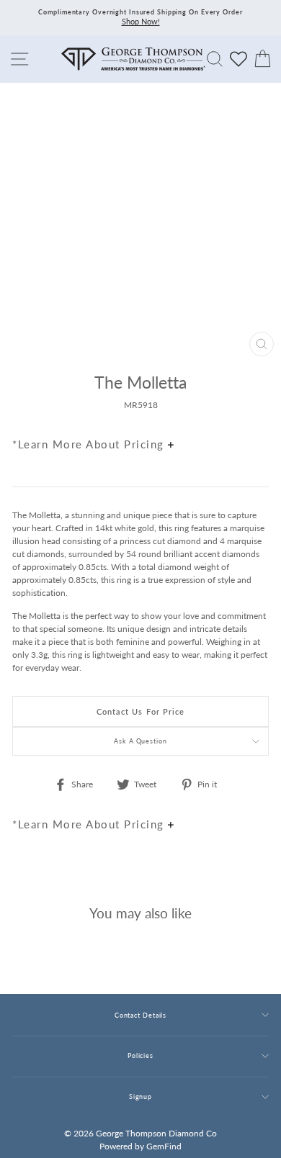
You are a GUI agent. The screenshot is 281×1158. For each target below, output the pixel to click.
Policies (140, 1055)
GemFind (164, 1146)
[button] (254, 413)
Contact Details (140, 1015)
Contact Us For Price (141, 711)
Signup (140, 1096)
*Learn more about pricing (90, 444)
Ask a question (140, 741)
